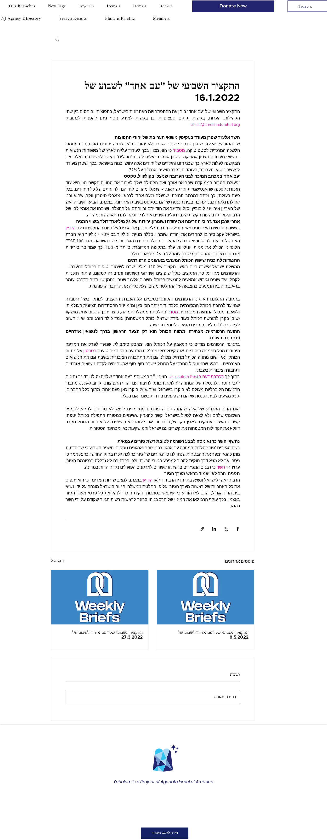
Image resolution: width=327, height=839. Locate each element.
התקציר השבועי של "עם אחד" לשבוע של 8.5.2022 (213, 635)
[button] (21, 5)
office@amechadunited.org (160, 808)
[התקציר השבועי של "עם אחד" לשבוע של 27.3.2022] (99, 597)
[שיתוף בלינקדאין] (214, 529)
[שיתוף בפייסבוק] (237, 529)
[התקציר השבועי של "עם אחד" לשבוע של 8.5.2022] (205, 597)
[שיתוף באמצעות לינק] (202, 529)
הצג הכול (57, 561)
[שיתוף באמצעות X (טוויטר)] (226, 529)
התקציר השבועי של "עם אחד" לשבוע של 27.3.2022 (107, 635)
